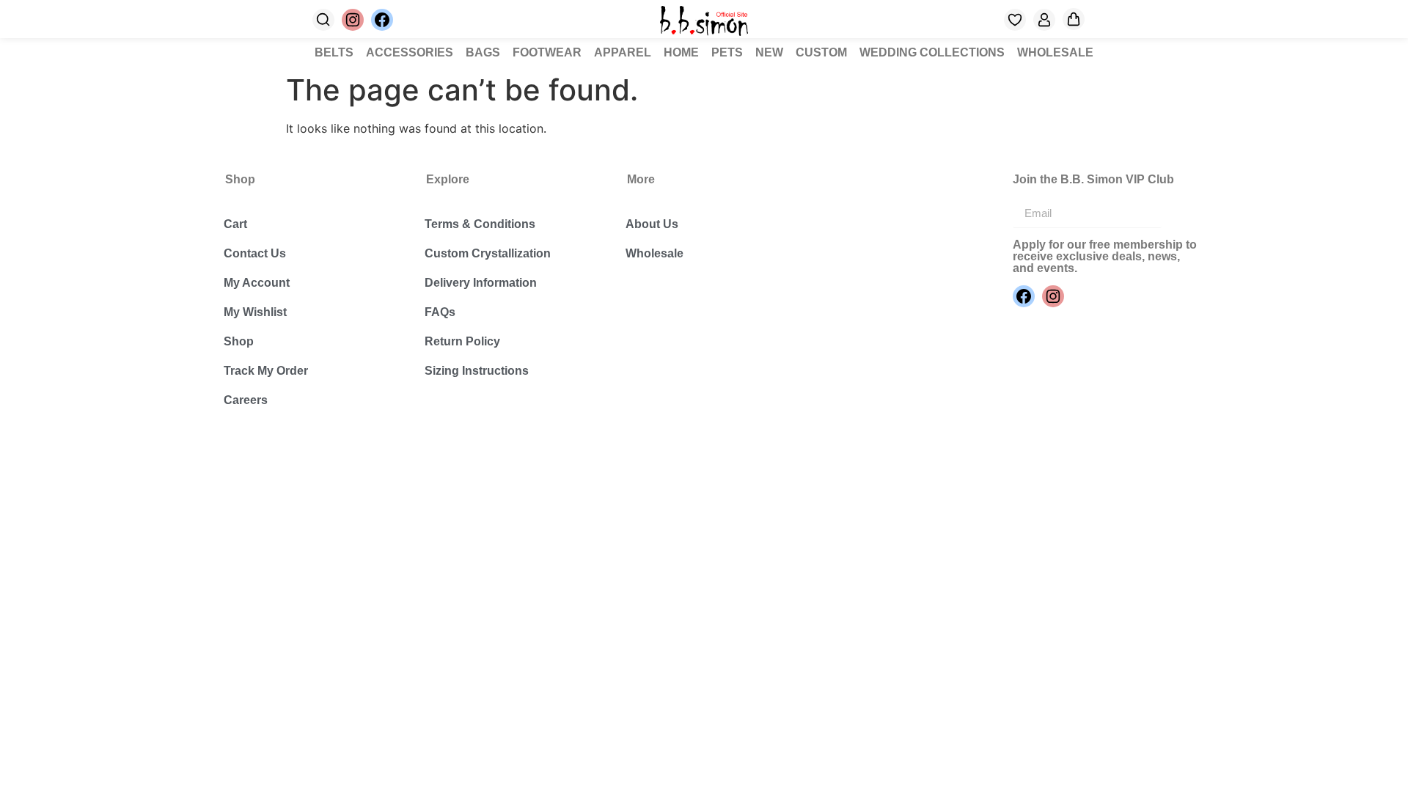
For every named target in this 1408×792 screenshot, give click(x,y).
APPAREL (622, 52)
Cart (235, 224)
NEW (769, 52)
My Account (257, 282)
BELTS (334, 52)
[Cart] (1074, 19)
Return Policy (462, 341)
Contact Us (255, 253)
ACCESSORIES (409, 52)
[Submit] (1180, 213)
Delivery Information (481, 282)
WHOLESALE (1055, 52)
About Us (652, 224)
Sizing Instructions (477, 370)
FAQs (440, 312)
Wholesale (654, 253)
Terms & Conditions (480, 224)
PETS (727, 52)
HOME (681, 52)
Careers (246, 400)
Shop (239, 341)
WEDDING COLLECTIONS (932, 52)
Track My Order (266, 370)
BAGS (483, 52)
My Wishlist (255, 312)
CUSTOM (821, 52)
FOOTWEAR (547, 52)
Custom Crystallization (488, 253)
